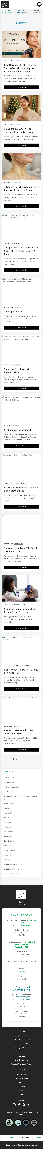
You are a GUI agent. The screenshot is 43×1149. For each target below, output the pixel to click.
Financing (21, 1056)
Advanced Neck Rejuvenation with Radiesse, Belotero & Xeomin (21, 188)
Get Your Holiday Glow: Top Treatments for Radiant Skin (18, 130)
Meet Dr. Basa (21, 1074)
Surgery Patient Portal (21, 1036)
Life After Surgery (21, 1060)
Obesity (8, 846)
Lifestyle (8, 827)
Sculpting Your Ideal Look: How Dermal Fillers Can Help (20, 610)
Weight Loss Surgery (13, 869)
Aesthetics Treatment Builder (21, 1044)
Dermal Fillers (10, 803)
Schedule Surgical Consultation (21, 1048)
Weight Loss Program (13, 864)
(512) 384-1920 (21, 13)
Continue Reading (27, 87)
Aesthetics (9, 777)
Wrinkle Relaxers (11, 874)
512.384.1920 (21, 1006)
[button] (39, 4)
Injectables (9, 822)
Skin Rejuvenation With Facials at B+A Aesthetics (21, 671)
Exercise (8, 808)
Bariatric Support (12, 787)
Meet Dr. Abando (21, 1078)
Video (7, 860)
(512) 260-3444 (7, 13)
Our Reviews (21, 1086)
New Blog (9, 836)
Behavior (8, 791)
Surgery (8, 855)
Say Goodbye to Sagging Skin (18, 430)
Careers (21, 1094)
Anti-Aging (9, 782)
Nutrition (9, 841)
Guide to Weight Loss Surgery (22, 1064)
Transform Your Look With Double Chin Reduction (21, 549)
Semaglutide (9, 850)
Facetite (8, 813)
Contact (21, 1090)
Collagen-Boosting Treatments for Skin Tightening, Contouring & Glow (21, 251)
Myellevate (9, 832)
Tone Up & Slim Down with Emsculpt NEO (17, 370)
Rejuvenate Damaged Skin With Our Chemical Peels (20, 732)
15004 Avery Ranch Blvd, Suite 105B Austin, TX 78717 (25, 944)
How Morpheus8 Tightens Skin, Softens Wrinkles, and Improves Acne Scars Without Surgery (20, 68)
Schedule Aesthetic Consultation (21, 1052)
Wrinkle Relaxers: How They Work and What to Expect (21, 489)
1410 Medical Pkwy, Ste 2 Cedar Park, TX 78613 (21, 997)
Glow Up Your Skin (13, 311)
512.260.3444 (21, 971)
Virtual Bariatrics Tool (21, 1040)
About (21, 1082)
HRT (6, 817)
